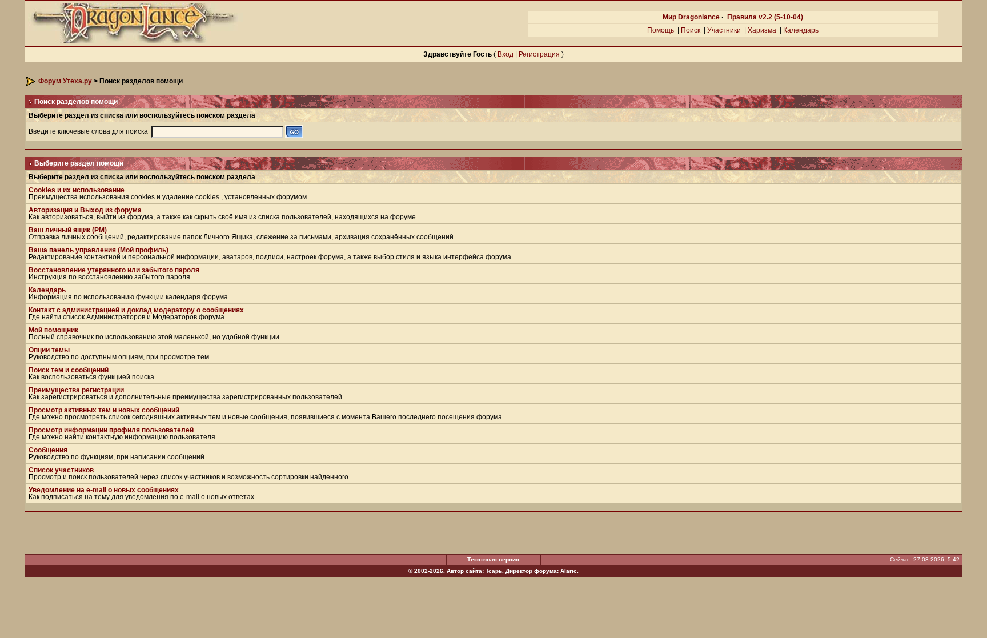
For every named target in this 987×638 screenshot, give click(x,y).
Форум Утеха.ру (65, 81)
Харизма (762, 30)
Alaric (568, 571)
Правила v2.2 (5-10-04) (765, 17)
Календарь (801, 30)
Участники (724, 30)
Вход (505, 54)
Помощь (660, 30)
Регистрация (539, 54)
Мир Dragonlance (691, 17)
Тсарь (494, 571)
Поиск (690, 30)
